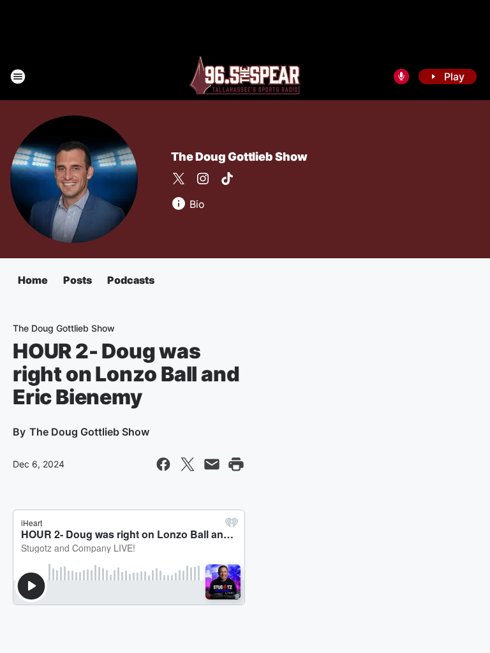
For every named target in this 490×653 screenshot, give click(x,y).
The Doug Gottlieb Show (239, 156)
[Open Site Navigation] (18, 76)
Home (33, 280)
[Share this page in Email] (212, 464)
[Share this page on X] (188, 464)
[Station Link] (245, 76)
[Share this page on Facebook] (163, 464)
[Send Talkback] (401, 76)
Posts (77, 280)
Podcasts (130, 280)
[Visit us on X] (178, 178)
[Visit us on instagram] (203, 178)
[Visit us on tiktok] (227, 178)
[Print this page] (236, 464)
